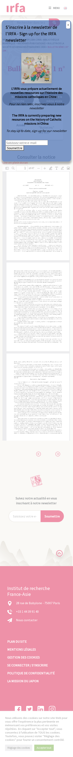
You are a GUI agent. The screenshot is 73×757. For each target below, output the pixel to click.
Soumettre (14, 148)
